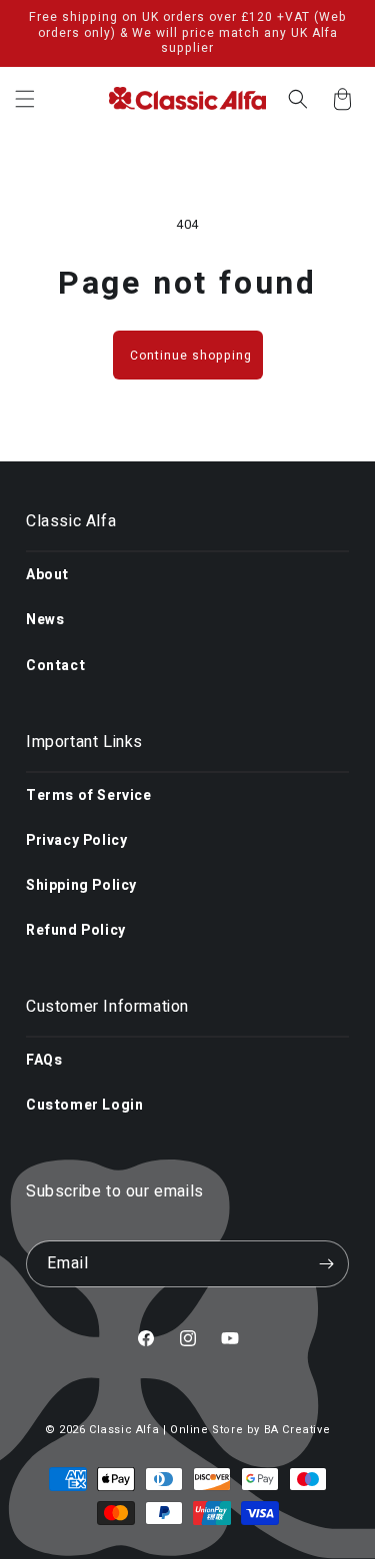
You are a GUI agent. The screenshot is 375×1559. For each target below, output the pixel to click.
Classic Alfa (124, 1429)
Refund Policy (76, 930)
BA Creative (297, 1429)
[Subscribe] (326, 1263)
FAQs (44, 1060)
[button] (25, 99)
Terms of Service (89, 795)
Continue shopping (191, 356)
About (47, 574)
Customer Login (84, 1105)
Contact (55, 665)
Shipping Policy (81, 885)
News (45, 619)
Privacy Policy (76, 840)
